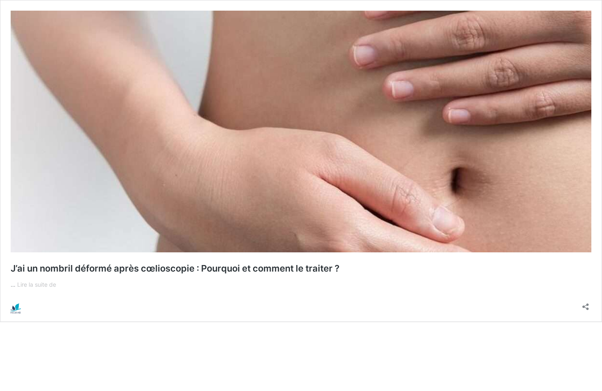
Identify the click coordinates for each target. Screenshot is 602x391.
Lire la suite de (36, 284)
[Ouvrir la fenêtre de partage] (585, 304)
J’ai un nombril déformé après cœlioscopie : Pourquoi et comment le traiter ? (175, 268)
